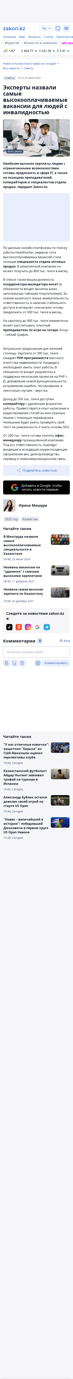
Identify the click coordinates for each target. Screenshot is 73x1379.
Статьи (48, 37)
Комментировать (56, 663)
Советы (28, 68)
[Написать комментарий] (36, 652)
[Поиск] (57, 28)
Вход (67, 640)
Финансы (34, 37)
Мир (22, 37)
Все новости (11, 68)
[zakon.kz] (14, 28)
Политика (9, 37)
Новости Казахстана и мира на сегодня (29, 63)
